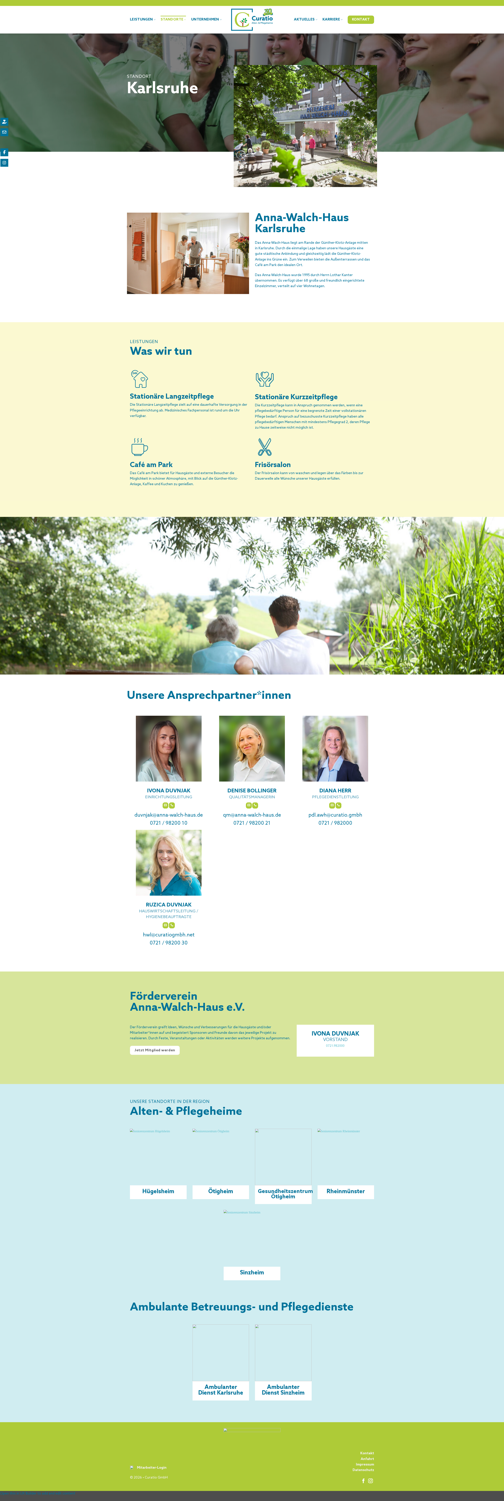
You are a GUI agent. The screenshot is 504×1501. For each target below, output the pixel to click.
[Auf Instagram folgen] (370, 1481)
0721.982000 (335, 1046)
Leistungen (141, 20)
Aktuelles (304, 20)
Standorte (172, 20)
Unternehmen (205, 20)
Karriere (331, 20)
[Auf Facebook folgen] (363, 1481)
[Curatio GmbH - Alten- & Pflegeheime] (252, 19)
